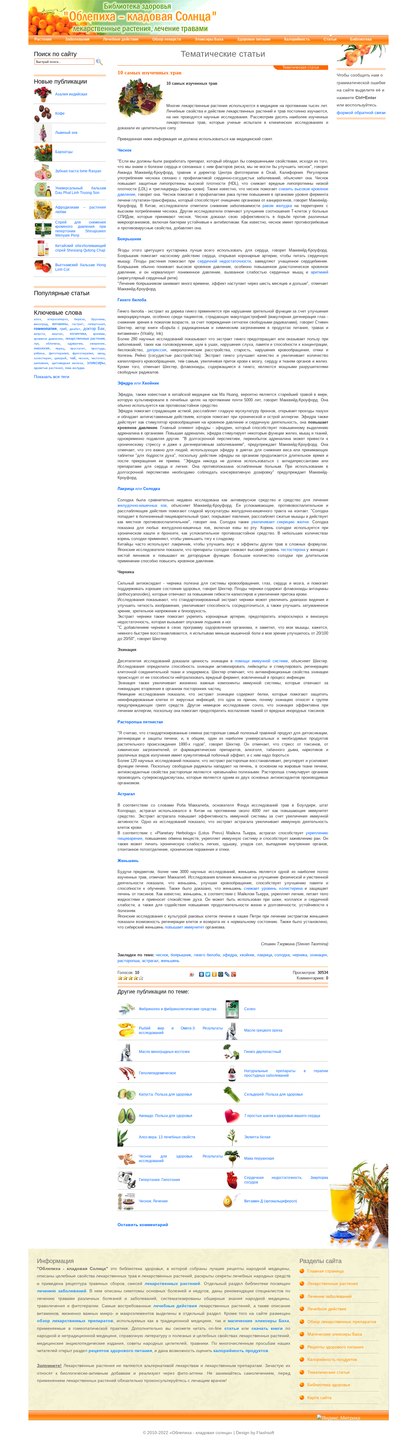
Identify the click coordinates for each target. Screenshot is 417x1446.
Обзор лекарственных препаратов (341, 1321)
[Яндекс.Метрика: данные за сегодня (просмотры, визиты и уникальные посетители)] (338, 1418)
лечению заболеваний (61, 1290)
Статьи (330, 39)
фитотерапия (58, 353)
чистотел (98, 358)
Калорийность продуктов (332, 1359)
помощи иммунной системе (261, 661)
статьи (231, 1328)
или (138, 383)
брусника (98, 319)
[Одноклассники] (214, 974)
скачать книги (267, 1328)
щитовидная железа (67, 363)
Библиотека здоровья (328, 1384)
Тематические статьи (328, 1372)
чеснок (83, 358)
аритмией (319, 272)
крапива (99, 333)
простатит (77, 348)
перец (60, 348)
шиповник (41, 363)
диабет (75, 329)
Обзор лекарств (166, 39)
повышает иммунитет (184, 927)
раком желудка (277, 205)
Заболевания (77, 39)
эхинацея (318, 955)
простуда (98, 348)
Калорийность (297, 39)
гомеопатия (45, 329)
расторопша (129, 960)
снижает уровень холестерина (273, 888)
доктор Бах (94, 329)
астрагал (150, 960)
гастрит (77, 324)
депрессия (156, 350)
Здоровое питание (253, 39)
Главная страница (325, 1271)
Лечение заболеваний (329, 1296)
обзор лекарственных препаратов (75, 1320)
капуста (39, 333)
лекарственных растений (172, 1283)
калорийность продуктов (240, 1350)
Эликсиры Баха (209, 39)
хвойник (247, 955)
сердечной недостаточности (224, 261)
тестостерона (293, 549)
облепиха (53, 343)
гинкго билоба (207, 955)
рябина (39, 353)
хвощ (101, 353)
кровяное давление (48, 338)
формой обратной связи (361, 112)
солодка (282, 955)
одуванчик (74, 343)
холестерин (42, 358)
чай (72, 358)
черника (299, 955)
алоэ (37, 319)
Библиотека (361, 39)
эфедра (230, 955)
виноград (41, 324)
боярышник (181, 955)
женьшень (170, 960)
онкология (41, 348)
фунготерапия (82, 353)
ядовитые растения (48, 368)
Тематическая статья (300, 67)
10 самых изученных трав (150, 73)
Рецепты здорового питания (335, 1346)
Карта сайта (319, 1397)
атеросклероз (57, 319)
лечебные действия (175, 1305)
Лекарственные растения (332, 1283)
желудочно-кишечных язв (142, 505)
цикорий (60, 358)
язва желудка (75, 368)
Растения (43, 39)
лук (36, 343)
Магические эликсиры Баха (334, 1334)
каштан (57, 333)
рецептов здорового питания (120, 1350)
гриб (63, 329)
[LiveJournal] (227, 974)
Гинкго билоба (132, 300)
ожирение (97, 343)
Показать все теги (51, 376)
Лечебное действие (121, 39)
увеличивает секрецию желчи (280, 522)
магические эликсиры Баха (258, 1320)
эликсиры (96, 363)
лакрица (264, 955)
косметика (78, 333)
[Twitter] (208, 974)
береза (79, 319)
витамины (60, 324)
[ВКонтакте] (201, 974)
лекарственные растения (85, 338)
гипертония (96, 324)
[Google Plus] (233, 974)
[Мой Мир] (221, 974)
